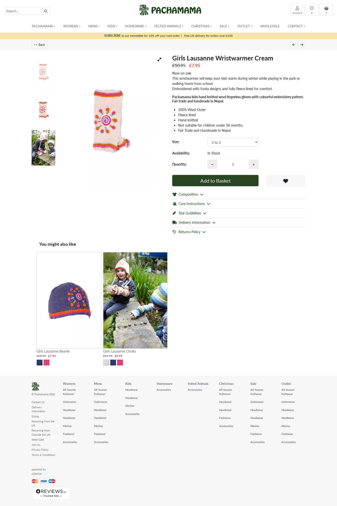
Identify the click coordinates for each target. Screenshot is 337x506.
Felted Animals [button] (167, 26)
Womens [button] (70, 26)
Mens (98, 383)
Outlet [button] (243, 26)
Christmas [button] (200, 26)
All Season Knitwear (69, 392)
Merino (67, 426)
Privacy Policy (40, 449)
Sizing (35, 416)
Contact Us (38, 402)
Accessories (70, 442)
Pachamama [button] (42, 26)
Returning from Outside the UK (41, 432)
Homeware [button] (134, 26)
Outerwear (69, 402)
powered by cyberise (39, 471)
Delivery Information (38, 409)
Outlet (286, 383)
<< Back (39, 44)
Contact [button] (295, 26)
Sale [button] (223, 26)
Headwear (69, 410)
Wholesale (270, 26)
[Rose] (46, 362)
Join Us (36, 445)
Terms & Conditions (43, 455)
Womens (69, 383)
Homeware (164, 383)
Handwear (69, 418)
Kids (128, 383)
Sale (253, 383)
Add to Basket (215, 180)
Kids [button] (111, 26)
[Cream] (106, 362)
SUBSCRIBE (112, 36)
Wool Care (38, 439)
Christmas (226, 383)
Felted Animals (198, 383)
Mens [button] (92, 26)
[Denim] (40, 362)
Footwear (69, 434)
